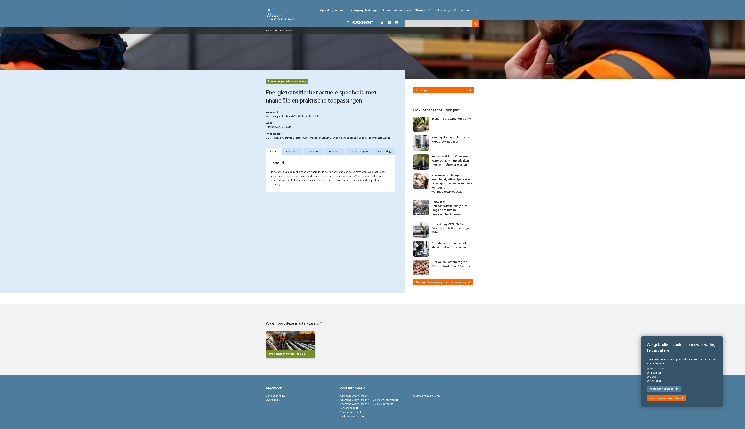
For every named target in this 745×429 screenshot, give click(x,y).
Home (269, 30)
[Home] (280, 14)
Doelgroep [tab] (334, 151)
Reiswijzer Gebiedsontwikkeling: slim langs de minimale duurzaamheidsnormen (449, 208)
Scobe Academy (439, 10)
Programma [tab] (293, 151)
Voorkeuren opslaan (661, 388)
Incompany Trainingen (364, 10)
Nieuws (420, 10)
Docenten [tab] (313, 151)
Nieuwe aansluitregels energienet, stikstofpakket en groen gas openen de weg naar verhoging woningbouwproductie (452, 183)
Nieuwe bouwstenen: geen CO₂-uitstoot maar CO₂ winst (451, 264)
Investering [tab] (384, 151)
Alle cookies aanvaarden (664, 398)
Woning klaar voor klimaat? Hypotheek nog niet (450, 139)
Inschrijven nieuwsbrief (353, 416)
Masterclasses (283, 30)
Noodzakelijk (657, 368)
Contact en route (465, 10)
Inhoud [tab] (273, 151)
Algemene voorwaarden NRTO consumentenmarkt (369, 399)
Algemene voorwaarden (353, 395)
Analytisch (656, 372)
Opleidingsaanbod (332, 10)
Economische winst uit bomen (451, 118)
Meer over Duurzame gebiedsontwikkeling (441, 282)
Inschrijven (422, 90)
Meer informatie (656, 363)
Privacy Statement (350, 412)
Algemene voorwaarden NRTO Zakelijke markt (366, 404)
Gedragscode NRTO (351, 408)
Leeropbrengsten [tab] (359, 151)
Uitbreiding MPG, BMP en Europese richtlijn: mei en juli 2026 (450, 228)
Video (653, 376)
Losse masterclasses (397, 10)
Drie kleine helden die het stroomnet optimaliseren (448, 245)
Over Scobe (273, 399)
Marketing (655, 380)
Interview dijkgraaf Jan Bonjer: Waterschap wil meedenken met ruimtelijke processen (451, 160)
